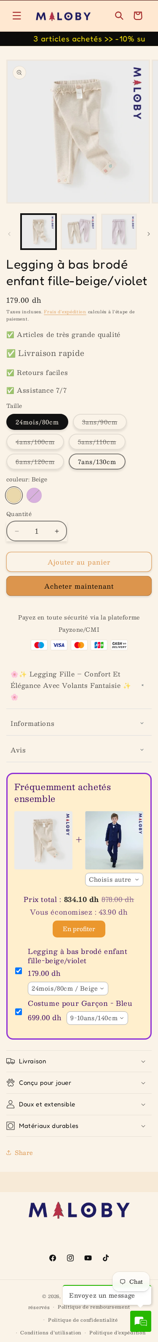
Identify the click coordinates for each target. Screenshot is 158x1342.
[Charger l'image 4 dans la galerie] (119, 232)
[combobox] (114, 879)
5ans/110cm (102, 443)
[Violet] (34, 495)
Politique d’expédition (117, 1332)
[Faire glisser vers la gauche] (9, 234)
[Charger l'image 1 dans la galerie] (38, 232)
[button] (17, 15)
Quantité (19, 514)
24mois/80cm (37, 422)
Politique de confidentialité (83, 1320)
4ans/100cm (40, 443)
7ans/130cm (97, 461)
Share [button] (24, 1152)
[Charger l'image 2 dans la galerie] (78, 232)
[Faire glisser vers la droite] (148, 234)
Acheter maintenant (79, 586)
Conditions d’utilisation (50, 1332)
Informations (32, 723)
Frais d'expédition (65, 311)
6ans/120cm (40, 463)
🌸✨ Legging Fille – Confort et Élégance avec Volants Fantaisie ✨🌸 (71, 685)
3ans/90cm (104, 423)
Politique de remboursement (94, 1307)
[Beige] (13, 495)
